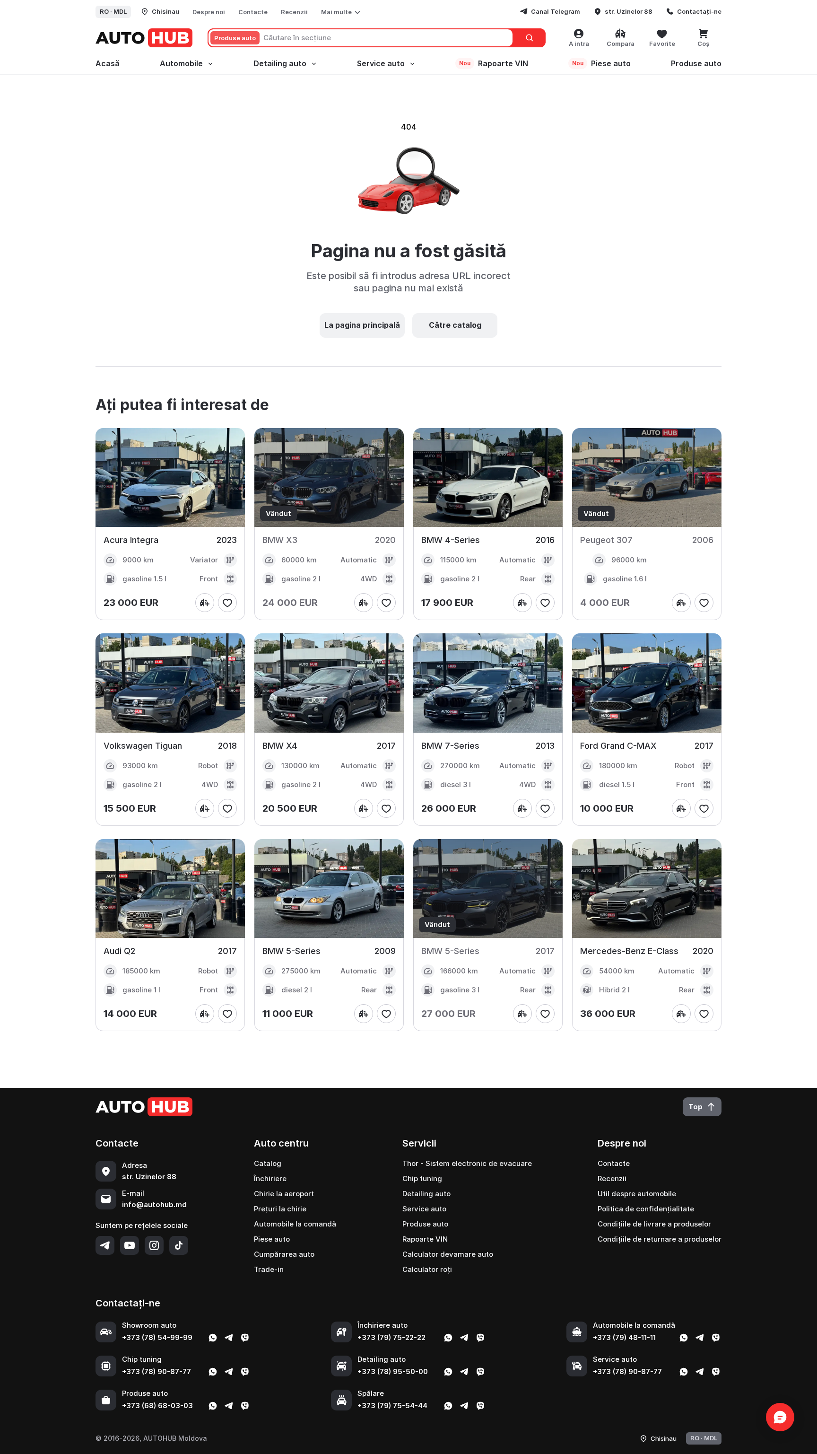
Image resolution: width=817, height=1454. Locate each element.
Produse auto (696, 63)
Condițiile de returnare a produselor (659, 1239)
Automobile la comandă (295, 1223)
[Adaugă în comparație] (204, 602)
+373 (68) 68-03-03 (157, 1405)
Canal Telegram (555, 11)
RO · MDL (113, 11)
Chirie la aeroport (284, 1193)
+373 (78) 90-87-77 (156, 1371)
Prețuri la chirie (280, 1208)
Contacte (253, 12)
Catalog (267, 1163)
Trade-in (269, 1269)
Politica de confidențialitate (646, 1208)
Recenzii (294, 12)
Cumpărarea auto (284, 1254)
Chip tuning (422, 1178)
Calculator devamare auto (447, 1254)
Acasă (108, 63)
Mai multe (336, 12)
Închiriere (270, 1178)
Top (695, 1106)
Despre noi (208, 12)
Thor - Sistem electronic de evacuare (467, 1163)
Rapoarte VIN (493, 63)
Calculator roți (427, 1269)
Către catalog (455, 325)
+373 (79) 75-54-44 (392, 1405)
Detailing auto (279, 63)
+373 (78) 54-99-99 (157, 1337)
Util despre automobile (637, 1193)
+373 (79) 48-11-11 (624, 1337)
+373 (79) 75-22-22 (391, 1337)
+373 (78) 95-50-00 (392, 1371)
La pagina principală (362, 325)
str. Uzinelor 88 (628, 11)
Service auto (381, 63)
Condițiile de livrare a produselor (654, 1223)
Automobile (181, 63)
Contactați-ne (699, 11)
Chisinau (165, 11)
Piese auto (601, 63)
